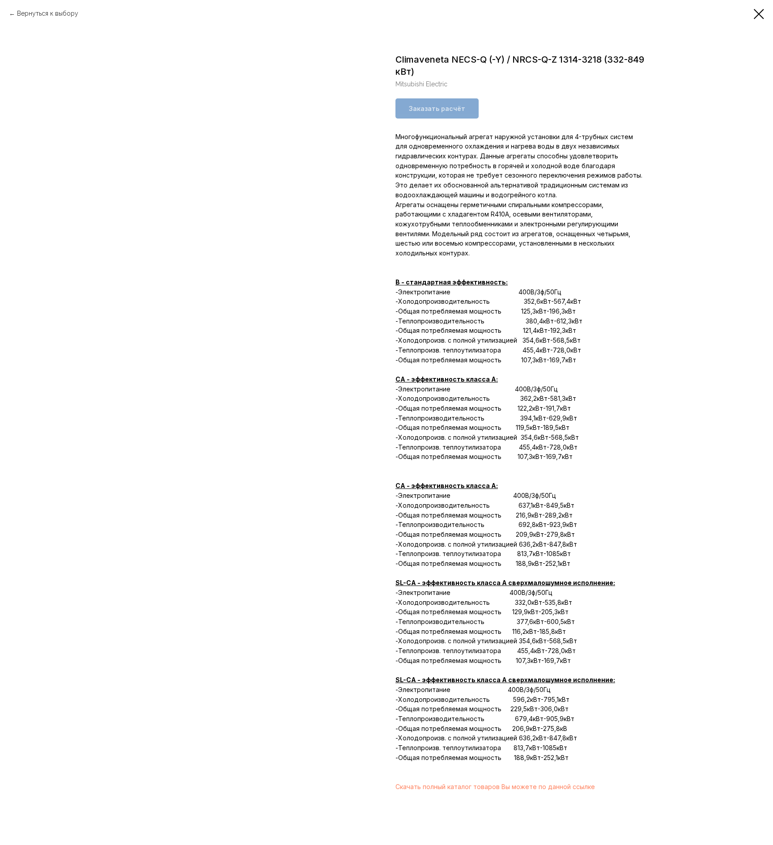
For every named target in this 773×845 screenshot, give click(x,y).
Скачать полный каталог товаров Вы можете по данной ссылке (495, 786)
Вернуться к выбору (47, 13)
